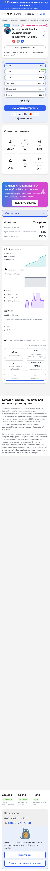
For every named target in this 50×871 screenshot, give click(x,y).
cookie (31, 842)
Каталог (18, 14)
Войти (43, 14)
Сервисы (29, 14)
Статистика (12, 213)
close (47, 2)
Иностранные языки (28, 21)
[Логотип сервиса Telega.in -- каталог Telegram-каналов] (7, 14)
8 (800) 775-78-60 (19, 823)
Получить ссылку (25, 202)
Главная (5, 21)
